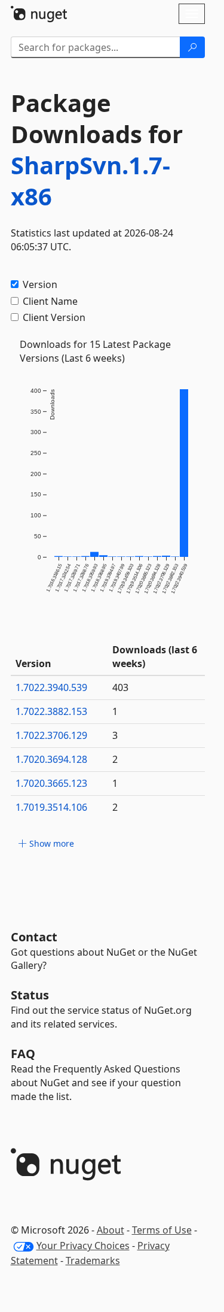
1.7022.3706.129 (51, 735)
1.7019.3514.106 (51, 807)
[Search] (192, 47)
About (110, 1230)
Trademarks (93, 1260)
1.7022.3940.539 (51, 687)
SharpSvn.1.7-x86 (90, 181)
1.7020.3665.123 (51, 783)
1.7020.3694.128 (51, 759)
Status (30, 995)
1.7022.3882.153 (51, 711)
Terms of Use (162, 1230)
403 (120, 687)
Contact (34, 937)
